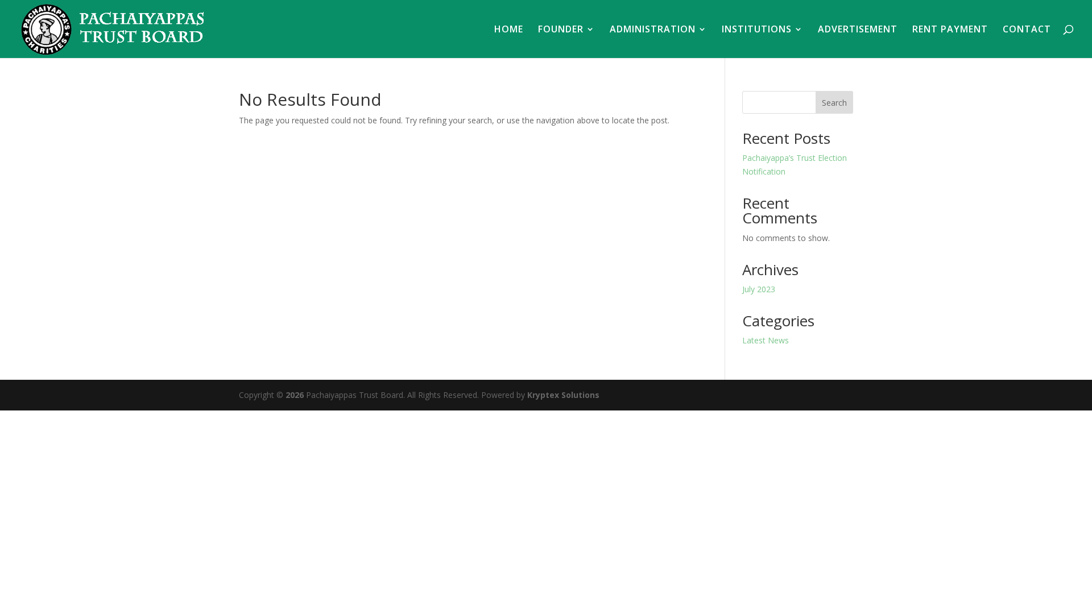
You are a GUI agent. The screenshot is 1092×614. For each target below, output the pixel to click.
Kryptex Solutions (563, 394)
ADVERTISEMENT (857, 30)
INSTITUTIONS (757, 30)
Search (834, 102)
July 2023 (758, 289)
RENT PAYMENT (950, 30)
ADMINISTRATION (653, 30)
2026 (295, 394)
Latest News (765, 340)
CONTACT (1027, 30)
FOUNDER (561, 30)
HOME (508, 30)
